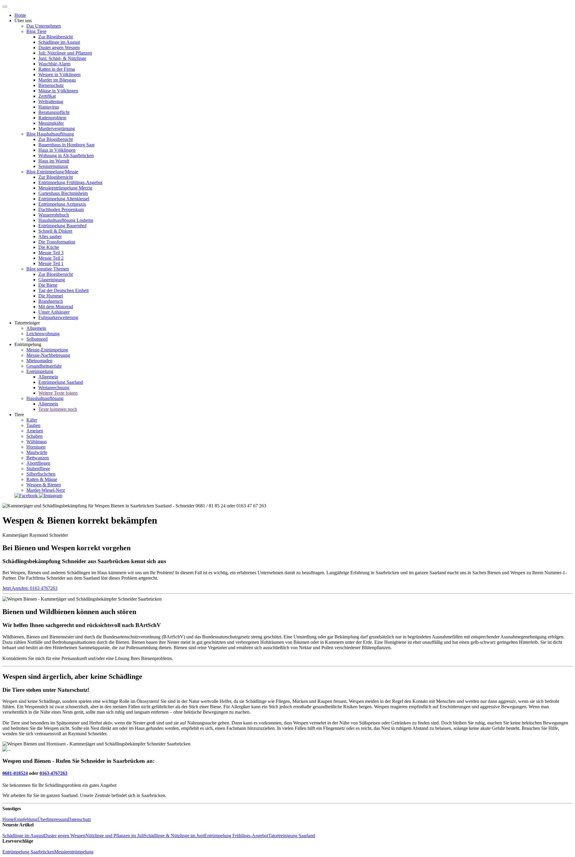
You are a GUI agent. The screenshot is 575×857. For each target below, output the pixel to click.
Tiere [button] (19, 414)
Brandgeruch (50, 301)
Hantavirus (48, 106)
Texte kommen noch (57, 409)
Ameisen (34, 430)
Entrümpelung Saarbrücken (28, 851)
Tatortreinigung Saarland (291, 835)
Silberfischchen (40, 473)
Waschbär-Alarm (54, 63)
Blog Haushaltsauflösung (50, 133)
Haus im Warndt (53, 160)
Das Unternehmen (43, 25)
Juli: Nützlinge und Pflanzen (65, 52)
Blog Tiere (36, 31)
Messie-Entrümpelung (47, 349)
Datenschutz (79, 819)
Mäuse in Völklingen (58, 90)
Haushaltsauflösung (44, 398)
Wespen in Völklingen (59, 74)
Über (42, 819)
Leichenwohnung (43, 333)
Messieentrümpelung (73, 851)
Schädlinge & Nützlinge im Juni (174, 835)
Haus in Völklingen (56, 150)
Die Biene (48, 285)
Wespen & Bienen (43, 484)
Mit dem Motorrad (55, 306)
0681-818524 (15, 773)
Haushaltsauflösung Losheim (65, 220)
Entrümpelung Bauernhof (62, 225)
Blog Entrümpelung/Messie (52, 171)
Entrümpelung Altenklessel (63, 198)
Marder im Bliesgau (57, 79)
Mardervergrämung (56, 128)
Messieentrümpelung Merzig (65, 187)
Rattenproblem (52, 117)
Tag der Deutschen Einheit (63, 290)
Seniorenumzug (53, 166)
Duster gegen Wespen (59, 47)
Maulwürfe (36, 452)
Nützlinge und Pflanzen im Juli (114, 835)
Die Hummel (50, 295)
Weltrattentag (50, 101)
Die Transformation (56, 241)
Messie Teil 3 (50, 252)
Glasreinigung (51, 279)
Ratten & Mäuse (41, 479)
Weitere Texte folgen (58, 393)
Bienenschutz (51, 85)
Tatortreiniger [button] (27, 322)
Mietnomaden (39, 360)
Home (20, 15)
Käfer (31, 420)
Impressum (57, 819)
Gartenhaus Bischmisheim (63, 193)
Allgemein (36, 328)
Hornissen (36, 446)
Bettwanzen (37, 457)
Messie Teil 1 (50, 263)
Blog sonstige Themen (47, 268)
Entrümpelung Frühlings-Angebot (70, 182)
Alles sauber (50, 236)
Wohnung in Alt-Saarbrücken (66, 155)
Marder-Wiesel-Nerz (45, 490)
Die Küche (48, 247)
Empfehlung (25, 819)
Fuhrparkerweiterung (58, 317)
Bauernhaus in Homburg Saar (66, 144)
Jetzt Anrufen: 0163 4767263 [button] (30, 588)
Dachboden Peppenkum (61, 209)
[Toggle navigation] (4, 6)
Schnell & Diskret (55, 231)
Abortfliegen (38, 463)
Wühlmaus (36, 441)
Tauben (33, 425)
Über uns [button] (23, 20)
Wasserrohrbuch (53, 214)
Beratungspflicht (53, 112)
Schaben (34, 436)
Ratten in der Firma (56, 69)
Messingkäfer (51, 123)
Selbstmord (37, 339)
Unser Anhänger (53, 312)
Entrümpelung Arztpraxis (62, 204)
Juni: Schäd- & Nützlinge (62, 58)
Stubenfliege (38, 468)
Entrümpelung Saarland (60, 382)
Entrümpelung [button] (27, 344)
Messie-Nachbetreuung (48, 355)
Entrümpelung (39, 371)
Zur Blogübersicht (55, 36)
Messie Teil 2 (50, 258)
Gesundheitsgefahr (44, 366)
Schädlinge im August (59, 42)
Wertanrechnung (53, 387)
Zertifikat (47, 96)
